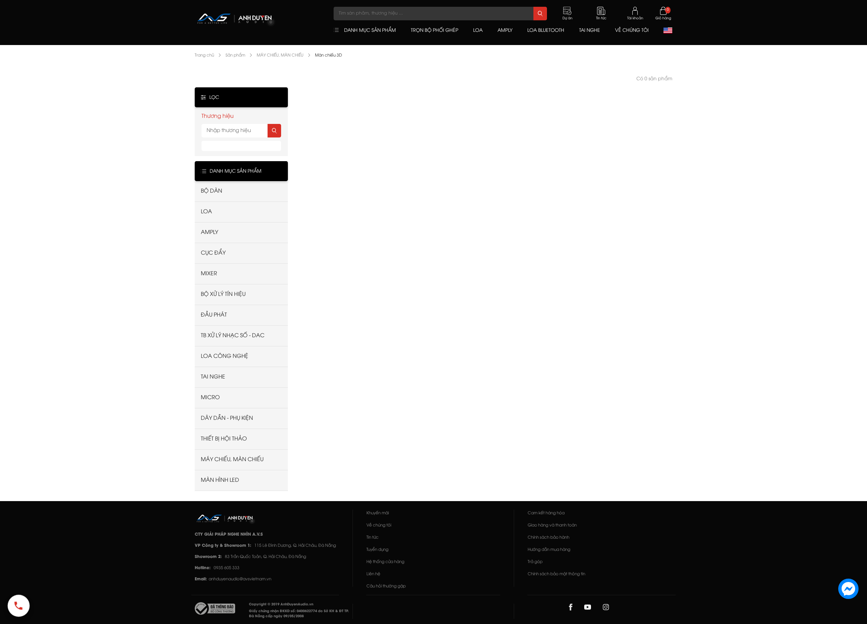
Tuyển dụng (377, 550)
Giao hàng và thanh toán (552, 525)
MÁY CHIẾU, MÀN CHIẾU (280, 55)
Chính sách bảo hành (548, 537)
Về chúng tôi (378, 525)
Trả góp (535, 562)
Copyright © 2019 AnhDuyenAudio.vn (281, 604)
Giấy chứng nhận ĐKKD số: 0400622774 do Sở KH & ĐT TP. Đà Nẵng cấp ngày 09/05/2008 (299, 614)
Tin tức (372, 537)
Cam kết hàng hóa (546, 513)
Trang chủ (204, 55)
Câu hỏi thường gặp (386, 586)
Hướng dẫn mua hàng (549, 550)
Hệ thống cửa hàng (385, 562)
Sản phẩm (235, 55)
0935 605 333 (226, 568)
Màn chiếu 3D (328, 55)
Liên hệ (373, 574)
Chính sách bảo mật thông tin (556, 574)
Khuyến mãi (377, 513)
